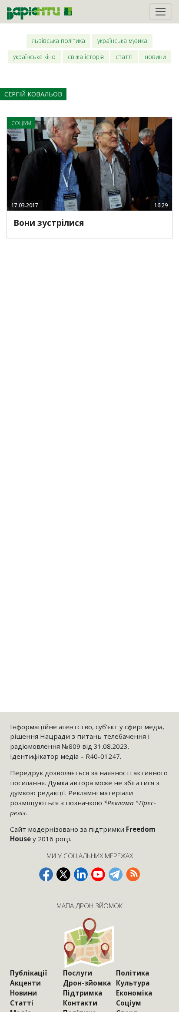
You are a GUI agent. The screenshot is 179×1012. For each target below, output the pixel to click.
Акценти (25, 983)
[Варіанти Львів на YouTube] (98, 874)
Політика (132, 973)
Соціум (128, 1003)
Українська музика (122, 40)
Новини (155, 57)
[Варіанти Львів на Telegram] (116, 874)
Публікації (28, 973)
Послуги (77, 973)
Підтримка (82, 993)
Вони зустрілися (48, 222)
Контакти (80, 1003)
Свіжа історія (86, 57)
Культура (132, 983)
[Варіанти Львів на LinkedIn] (81, 874)
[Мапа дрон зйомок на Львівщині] (89, 942)
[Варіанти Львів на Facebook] (46, 874)
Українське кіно (34, 57)
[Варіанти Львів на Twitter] (63, 874)
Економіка (134, 993)
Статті (124, 57)
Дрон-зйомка (87, 983)
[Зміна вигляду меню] (160, 11)
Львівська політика (58, 40)
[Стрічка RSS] (133, 874)
